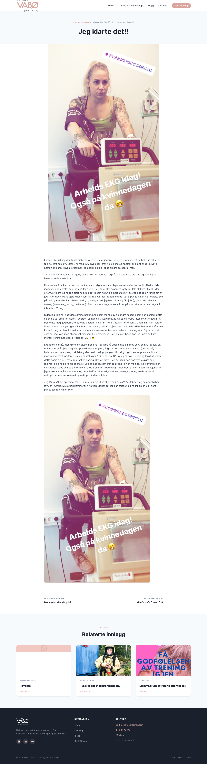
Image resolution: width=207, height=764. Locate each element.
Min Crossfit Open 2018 (150, 602)
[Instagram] (18, 741)
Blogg (151, 5)
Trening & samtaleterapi (130, 5)
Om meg (162, 5)
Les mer (24, 691)
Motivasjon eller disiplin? (57, 602)
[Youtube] (32, 741)
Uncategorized (82, 22)
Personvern (177, 757)
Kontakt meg (181, 5)
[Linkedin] (25, 741)
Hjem (111, 5)
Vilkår (188, 757)
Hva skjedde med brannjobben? (100, 685)
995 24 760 (125, 730)
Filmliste (25, 685)
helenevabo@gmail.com (131, 725)
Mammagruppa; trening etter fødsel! (162, 685)
